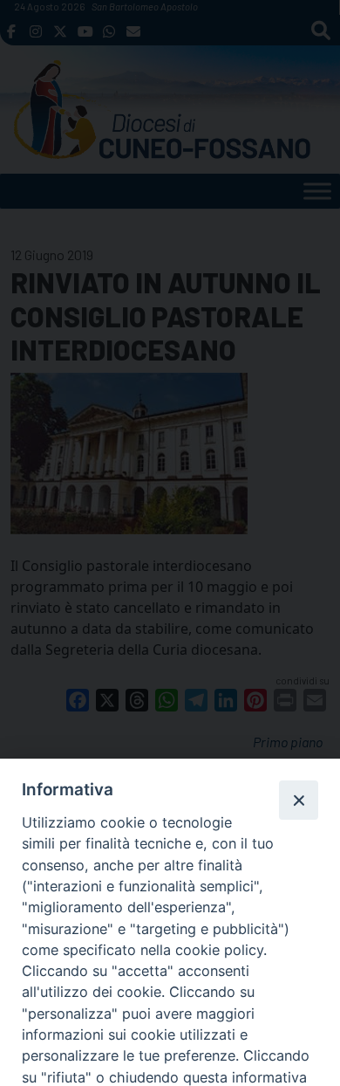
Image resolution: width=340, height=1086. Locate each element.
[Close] (298, 799)
